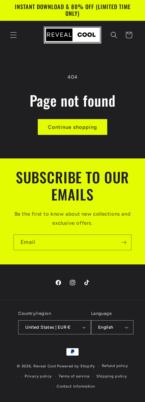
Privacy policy (38, 376)
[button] (13, 35)
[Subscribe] (123, 242)
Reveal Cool (44, 366)
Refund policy (115, 366)
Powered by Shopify (76, 366)
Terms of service (74, 376)
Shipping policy (111, 376)
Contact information (76, 386)
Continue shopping (72, 127)
